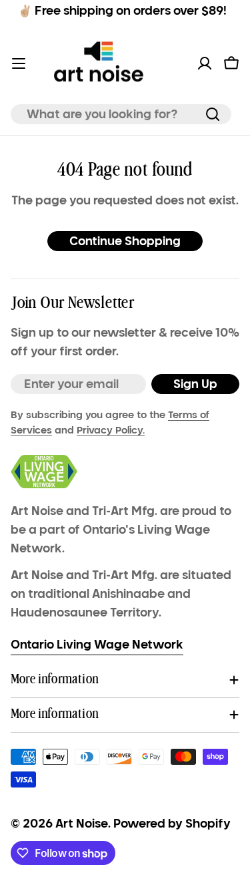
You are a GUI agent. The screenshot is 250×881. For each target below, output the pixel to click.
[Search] (213, 114)
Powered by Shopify (172, 823)
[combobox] (121, 114)
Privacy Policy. (111, 430)
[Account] (205, 63)
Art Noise (81, 823)
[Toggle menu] (19, 63)
